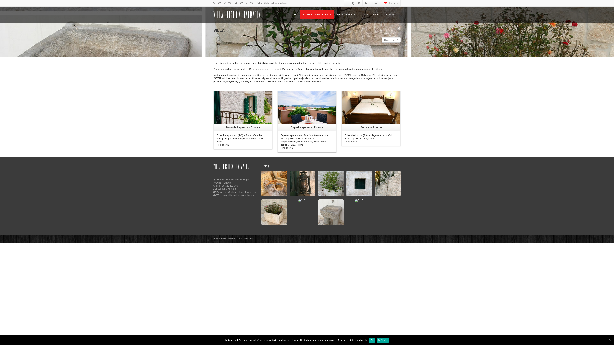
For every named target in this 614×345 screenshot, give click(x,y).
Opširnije (382, 340)
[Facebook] (347, 3)
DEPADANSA (344, 14)
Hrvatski (391, 3)
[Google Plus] (359, 3)
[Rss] (366, 3)
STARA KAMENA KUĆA (316, 14)
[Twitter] (353, 3)
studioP (250, 239)
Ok (371, 340)
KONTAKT (392, 14)
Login (374, 3)
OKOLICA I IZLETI (370, 14)
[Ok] (610, 340)
